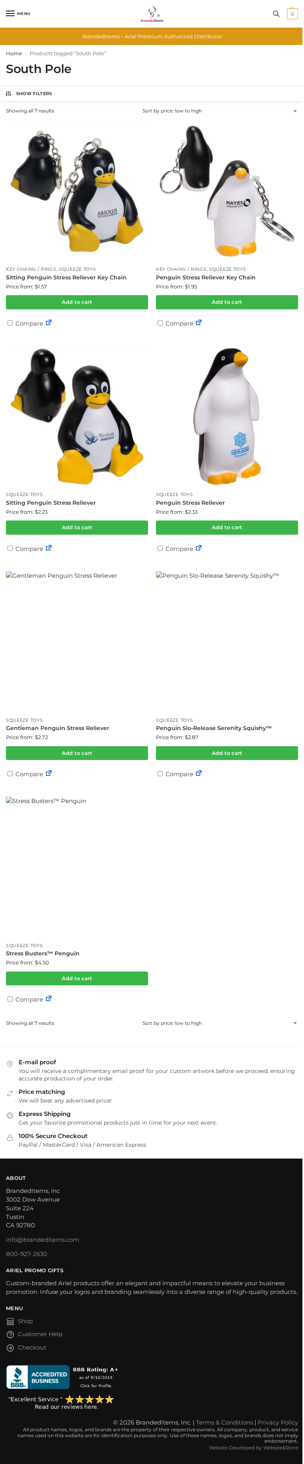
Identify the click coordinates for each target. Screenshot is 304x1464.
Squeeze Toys (77, 269)
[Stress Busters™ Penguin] (77, 867)
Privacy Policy (278, 1422)
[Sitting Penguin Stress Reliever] (77, 416)
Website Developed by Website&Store (253, 1448)
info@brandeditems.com (42, 1239)
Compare (28, 323)
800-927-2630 (26, 1254)
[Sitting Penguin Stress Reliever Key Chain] (77, 191)
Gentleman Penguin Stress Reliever (57, 728)
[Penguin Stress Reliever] (227, 416)
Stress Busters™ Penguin (43, 953)
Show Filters (34, 93)
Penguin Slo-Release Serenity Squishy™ (214, 728)
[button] (291, 13)
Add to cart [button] (77, 302)
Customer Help (40, 1334)
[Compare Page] (49, 323)
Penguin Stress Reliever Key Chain (206, 277)
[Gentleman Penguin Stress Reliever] (77, 642)
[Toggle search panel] (276, 14)
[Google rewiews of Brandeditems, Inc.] (152, 1403)
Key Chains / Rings (31, 269)
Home (14, 53)
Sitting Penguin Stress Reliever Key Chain (66, 277)
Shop (25, 1321)
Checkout (32, 1347)
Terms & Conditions (224, 1422)
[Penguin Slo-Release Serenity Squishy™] (227, 642)
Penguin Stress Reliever (190, 503)
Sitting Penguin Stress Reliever (51, 503)
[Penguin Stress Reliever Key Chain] (227, 191)
